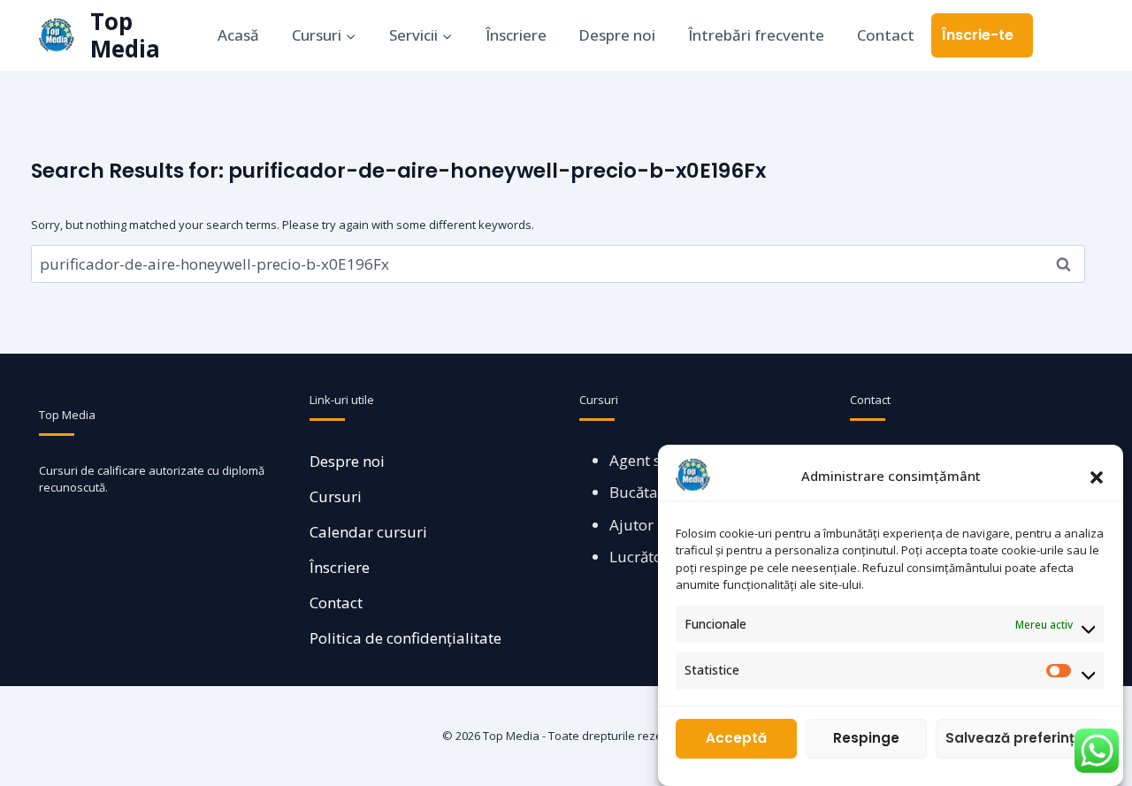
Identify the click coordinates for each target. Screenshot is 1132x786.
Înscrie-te (977, 35)
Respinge (866, 738)
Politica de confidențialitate (405, 638)
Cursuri (336, 496)
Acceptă (736, 738)
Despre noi (616, 35)
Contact (885, 35)
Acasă (238, 35)
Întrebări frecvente (756, 35)
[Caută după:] (558, 264)
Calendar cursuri (368, 532)
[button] (1096, 476)
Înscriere (516, 35)
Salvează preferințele (1020, 738)
